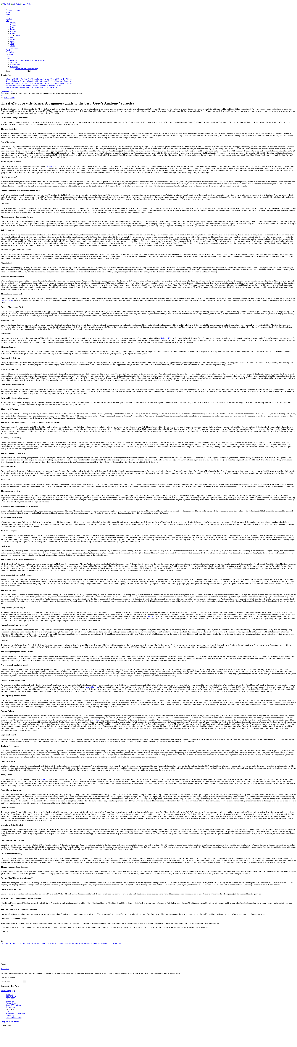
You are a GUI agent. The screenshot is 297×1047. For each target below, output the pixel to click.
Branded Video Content (14, 1005)
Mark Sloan (86, 943)
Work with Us (11, 1003)
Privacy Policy (11, 997)
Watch (8, 50)
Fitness (17, 35)
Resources (14, 67)
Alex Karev (5, 943)
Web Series (10, 54)
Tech (12, 44)
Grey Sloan (96, 720)
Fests (7, 56)
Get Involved (10, 1007)
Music (12, 37)
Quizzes (13, 25)
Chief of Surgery (7, 300)
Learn (8, 58)
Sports (12, 42)
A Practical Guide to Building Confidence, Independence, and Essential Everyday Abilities (39, 79)
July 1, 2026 (5, 95)
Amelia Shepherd (92, 687)
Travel (12, 46)
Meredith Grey (95, 943)
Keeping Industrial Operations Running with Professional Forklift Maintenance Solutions (38, 81)
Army (43, 779)
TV (7, 17)
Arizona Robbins (16, 943)
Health (12, 33)
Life (7, 21)
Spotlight (13, 62)
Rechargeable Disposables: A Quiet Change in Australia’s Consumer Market (33, 85)
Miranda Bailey (107, 943)
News (8, 14)
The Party (150, 616)
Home (8, 12)
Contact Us (10, 1001)
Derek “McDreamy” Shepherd (42, 943)
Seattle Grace (117, 943)
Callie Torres (26, 943)
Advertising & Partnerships (15, 1013)
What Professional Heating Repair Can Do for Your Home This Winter (31, 87)
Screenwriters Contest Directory (26, 69)
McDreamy (50, 166)
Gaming (13, 31)
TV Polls (9, 19)
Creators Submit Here (13, 1018)
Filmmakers (10, 52)
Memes (13, 23)
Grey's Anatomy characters (72, 943)
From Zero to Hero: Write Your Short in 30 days (27, 60)
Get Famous (10, 999)
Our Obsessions (7, 91)
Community (10, 1015)
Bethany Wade (9, 98)
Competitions (15, 65)
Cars (12, 27)
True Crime (14, 48)
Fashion (13, 29)
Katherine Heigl (166, 338)
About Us (9, 995)
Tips (7, 1011)
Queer (12, 39)
